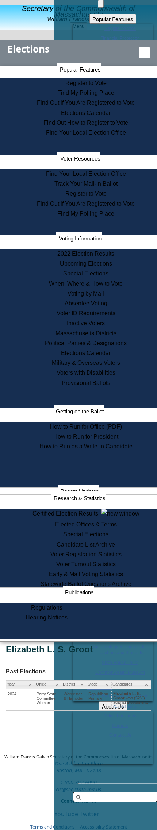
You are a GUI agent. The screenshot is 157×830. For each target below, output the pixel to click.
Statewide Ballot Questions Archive (86, 584)
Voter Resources (80, 158)
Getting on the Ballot (80, 411)
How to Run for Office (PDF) (86, 427)
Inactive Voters (86, 323)
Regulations (46, 608)
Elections (28, 48)
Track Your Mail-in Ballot (86, 184)
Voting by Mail (86, 293)
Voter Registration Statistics (86, 554)
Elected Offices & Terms (86, 524)
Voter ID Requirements (86, 313)
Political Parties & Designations (86, 343)
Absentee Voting (86, 303)
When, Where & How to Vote (86, 284)
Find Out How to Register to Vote (85, 123)
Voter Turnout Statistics (86, 564)
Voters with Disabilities (86, 373)
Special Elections (85, 273)
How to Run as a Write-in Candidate (86, 446)
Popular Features (80, 69)
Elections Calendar (86, 113)
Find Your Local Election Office (86, 133)
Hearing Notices (47, 617)
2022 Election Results (85, 254)
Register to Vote (86, 83)
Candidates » (125, 706)
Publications (79, 592)
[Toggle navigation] (144, 52)
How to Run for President (85, 436)
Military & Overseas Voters (86, 363)
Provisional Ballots (86, 383)
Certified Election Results (66, 513)
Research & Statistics (80, 498)
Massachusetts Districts (85, 333)
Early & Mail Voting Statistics (86, 574)
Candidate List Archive (86, 544)
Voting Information (80, 238)
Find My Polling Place (85, 93)
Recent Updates (79, 491)
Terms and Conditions (52, 827)
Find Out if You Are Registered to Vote (86, 103)
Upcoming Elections (86, 263)
